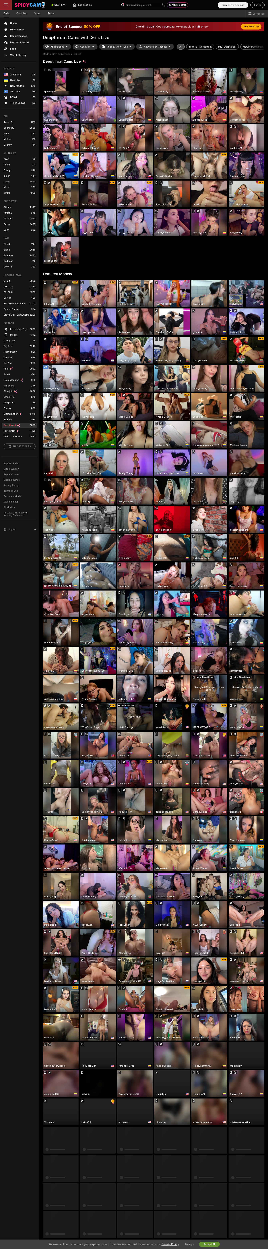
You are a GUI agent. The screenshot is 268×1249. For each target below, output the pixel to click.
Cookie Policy (170, 1244)
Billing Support (11, 469)
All (180, 46)
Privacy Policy (11, 485)
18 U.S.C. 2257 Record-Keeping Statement (16, 514)
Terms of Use (11, 491)
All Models (9, 507)
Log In (257, 5)
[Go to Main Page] (30, 5)
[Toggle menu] (6, 5)
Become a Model (13, 496)
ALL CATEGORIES (22, 446)
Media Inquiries (12, 480)
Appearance (57, 46)
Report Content (12, 474)
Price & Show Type (117, 46)
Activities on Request (155, 46)
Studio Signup (11, 502)
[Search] (163, 4)
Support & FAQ (11, 463)
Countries (85, 46)
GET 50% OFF (251, 26)
